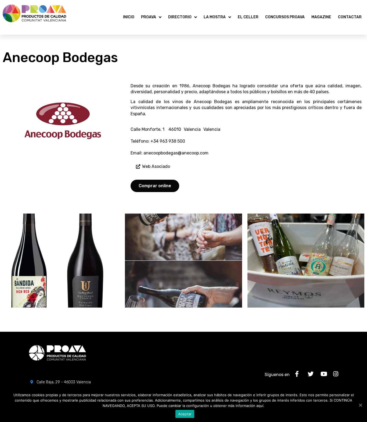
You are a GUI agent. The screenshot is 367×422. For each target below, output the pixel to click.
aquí (259, 405)
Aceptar (185, 414)
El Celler (248, 17)
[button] (153, 167)
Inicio (128, 17)
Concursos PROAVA (285, 17)
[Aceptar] (360, 405)
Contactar (350, 17)
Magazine (321, 17)
